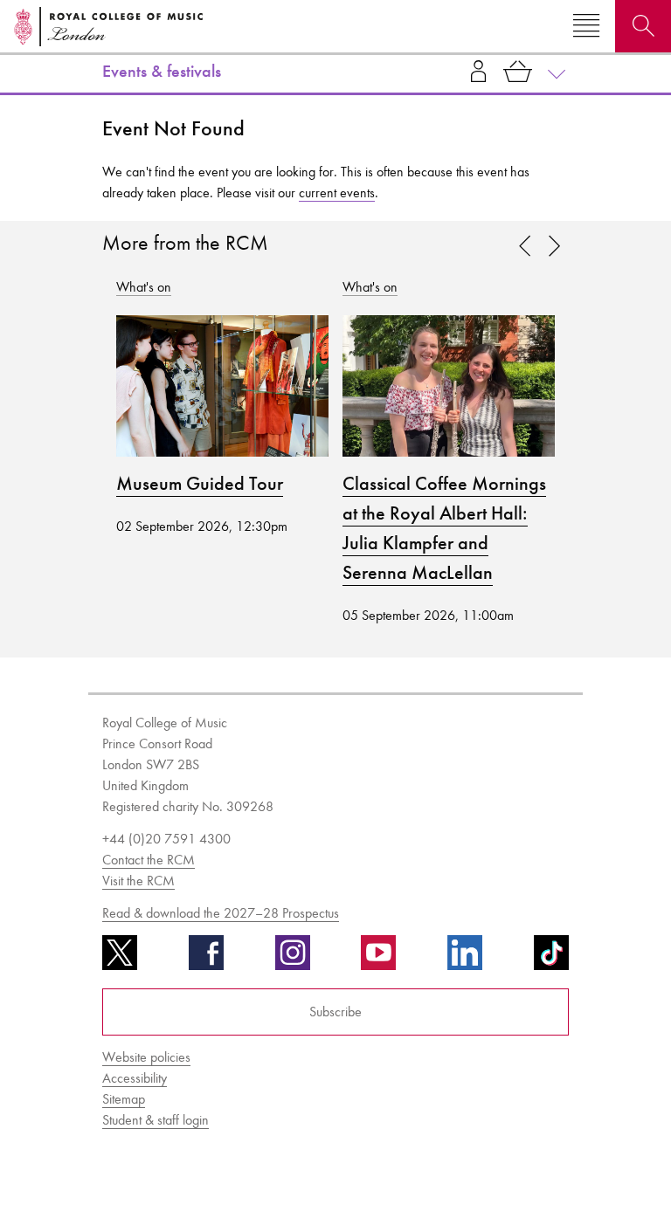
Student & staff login (155, 1120)
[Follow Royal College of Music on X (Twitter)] (119, 958)
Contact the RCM (148, 859)
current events (337, 192)
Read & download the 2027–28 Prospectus (220, 913)
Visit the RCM (138, 880)
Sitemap (123, 1099)
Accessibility (134, 1078)
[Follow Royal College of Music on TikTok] (551, 958)
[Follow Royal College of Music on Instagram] (292, 958)
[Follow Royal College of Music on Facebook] (206, 958)
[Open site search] (643, 26)
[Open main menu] (586, 26)
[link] (554, 247)
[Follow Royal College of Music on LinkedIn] (464, 958)
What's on (143, 287)
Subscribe (335, 1011)
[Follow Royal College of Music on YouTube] (378, 958)
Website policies (146, 1057)
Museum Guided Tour (199, 483)
